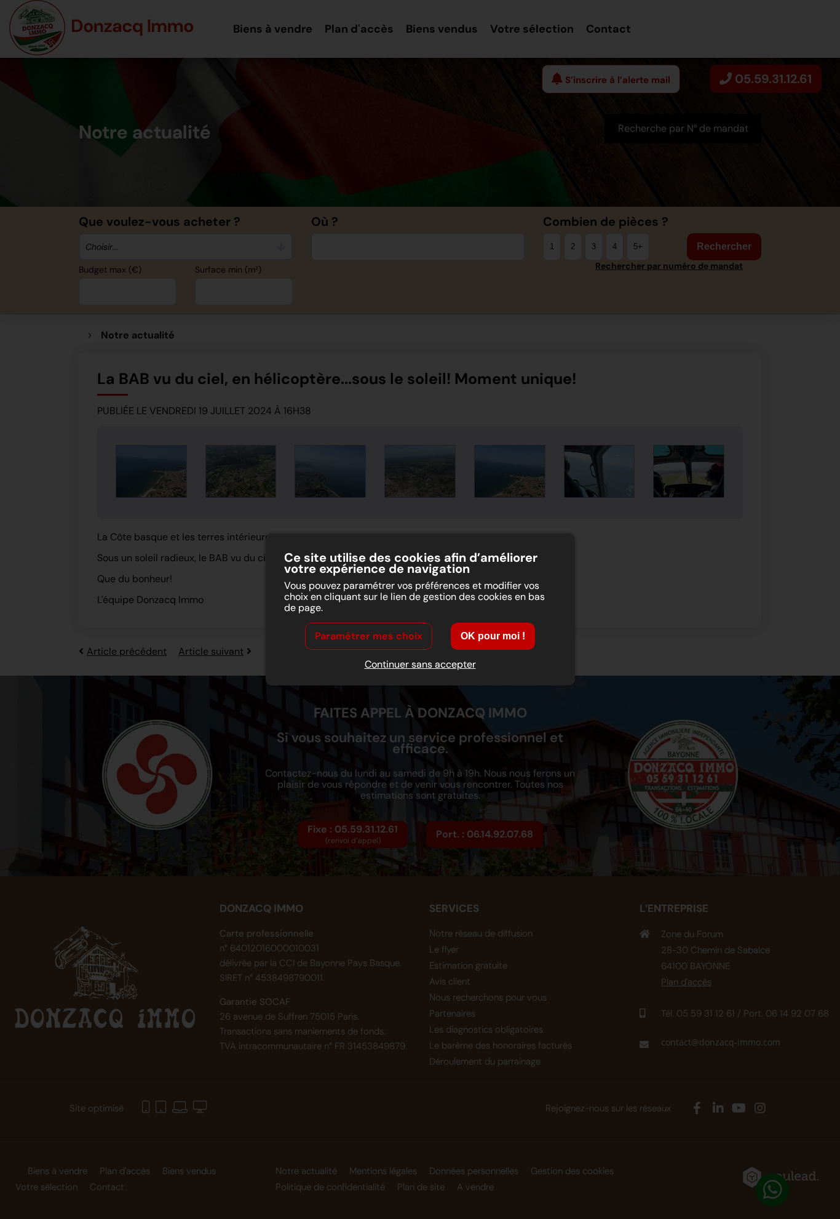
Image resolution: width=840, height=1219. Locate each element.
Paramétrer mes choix (368, 635)
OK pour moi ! (493, 636)
